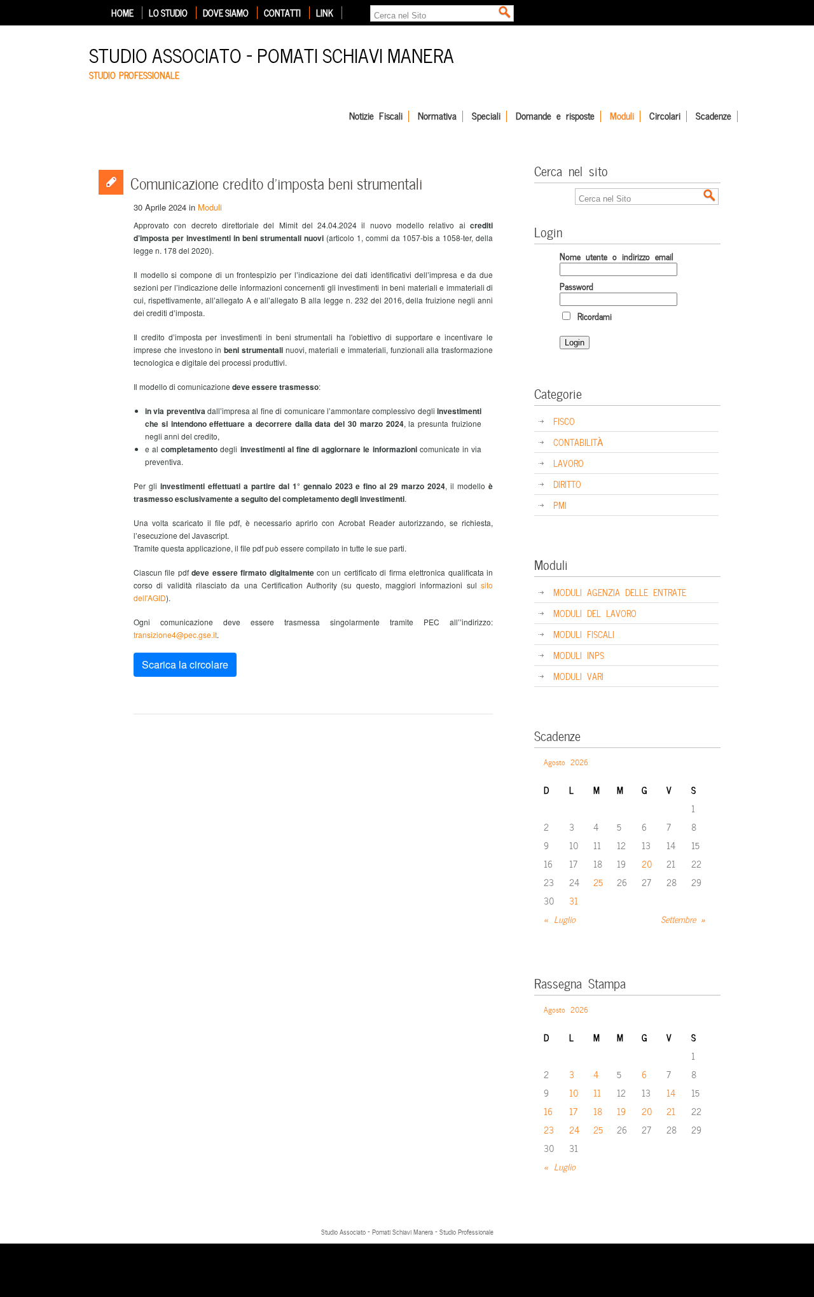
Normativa (437, 116)
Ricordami (592, 316)
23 (549, 1129)
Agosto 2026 (566, 761)
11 (597, 1092)
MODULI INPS (578, 655)
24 (574, 1129)
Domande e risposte (555, 116)
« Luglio (560, 919)
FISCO (564, 420)
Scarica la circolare (185, 664)
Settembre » (683, 919)
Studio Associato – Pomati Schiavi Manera (271, 53)
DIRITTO (567, 483)
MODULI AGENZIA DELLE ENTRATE (619, 592)
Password (576, 286)
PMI (560, 504)
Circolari (664, 116)
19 (621, 1111)
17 (573, 1111)
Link (324, 12)
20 (647, 863)
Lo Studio (168, 12)
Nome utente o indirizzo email (616, 256)
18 (597, 1111)
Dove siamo (226, 12)
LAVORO (568, 462)
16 (548, 1111)
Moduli (622, 116)
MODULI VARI (578, 676)
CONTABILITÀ (578, 441)
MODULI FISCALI (583, 634)
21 (670, 1111)
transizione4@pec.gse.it (175, 634)
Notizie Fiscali (376, 116)
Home (122, 12)
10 (574, 1092)
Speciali (486, 116)
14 (670, 1092)
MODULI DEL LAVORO (595, 613)
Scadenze (713, 116)
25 (598, 882)
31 (573, 900)
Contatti (282, 12)
